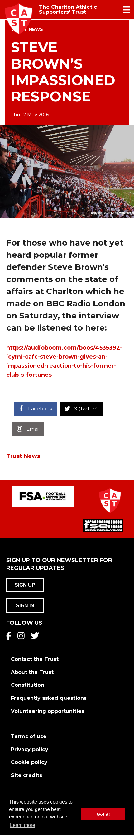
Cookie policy (29, 762)
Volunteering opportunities (47, 711)
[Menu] (127, 9)
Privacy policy (29, 749)
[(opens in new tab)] (43, 495)
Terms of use (28, 736)
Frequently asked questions (49, 698)
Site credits (26, 775)
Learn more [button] (22, 825)
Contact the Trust (35, 659)
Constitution (27, 685)
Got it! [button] (103, 814)
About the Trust (32, 672)
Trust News (23, 456)
